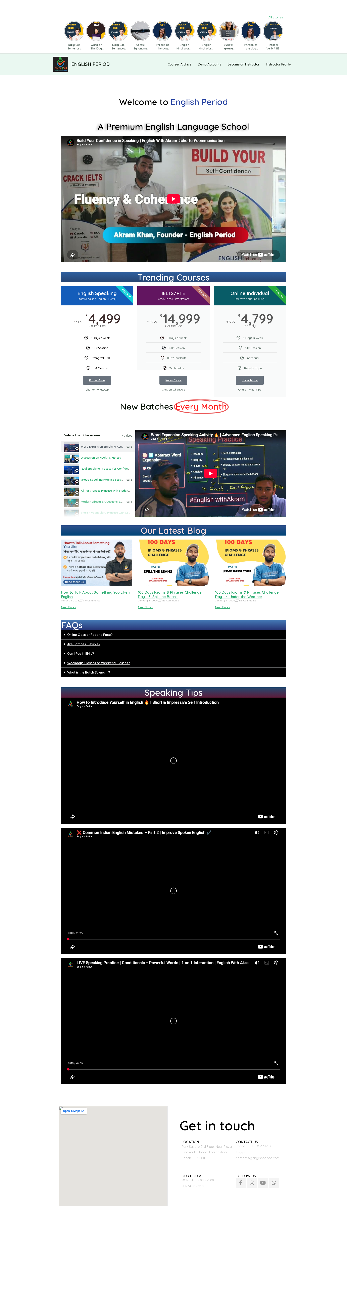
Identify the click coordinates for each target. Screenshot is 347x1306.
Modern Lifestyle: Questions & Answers (107, 501)
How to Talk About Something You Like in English (96, 594)
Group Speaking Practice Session (103, 479)
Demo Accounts (209, 64)
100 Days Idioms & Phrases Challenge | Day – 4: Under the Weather (248, 594)
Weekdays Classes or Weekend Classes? (98, 663)
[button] (173, 634)
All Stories (275, 17)
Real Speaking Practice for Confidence (106, 468)
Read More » (68, 607)
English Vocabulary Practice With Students (109, 513)
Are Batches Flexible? (83, 644)
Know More (97, 380)
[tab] (98, 446)
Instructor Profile (278, 64)
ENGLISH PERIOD (90, 64)
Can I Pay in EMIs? (80, 653)
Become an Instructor (243, 64)
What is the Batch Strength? (88, 672)
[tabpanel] (210, 473)
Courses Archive (179, 64)
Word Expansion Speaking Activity (104, 446)
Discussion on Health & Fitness (101, 457)
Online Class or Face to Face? (90, 635)
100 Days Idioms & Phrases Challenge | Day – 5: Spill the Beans (170, 594)
